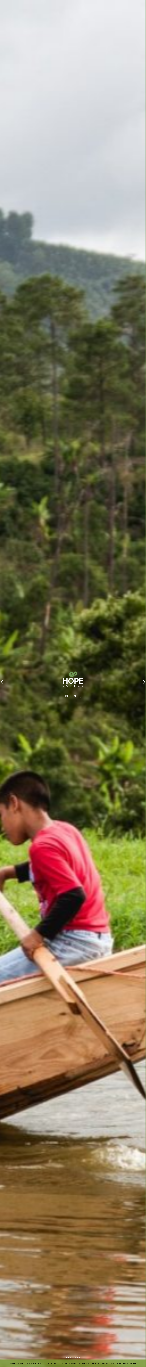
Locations (84, 1363)
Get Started (53, 1363)
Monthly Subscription (103, 1363)
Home (12, 1363)
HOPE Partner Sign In (126, 1363)
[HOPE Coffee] (73, 687)
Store (21, 1363)
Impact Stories (69, 1363)
